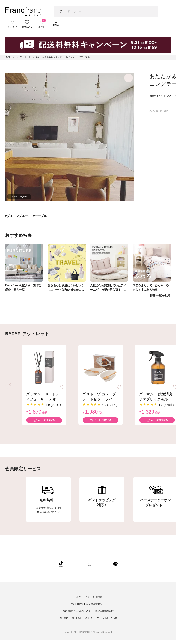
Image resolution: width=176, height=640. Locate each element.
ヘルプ (77, 597)
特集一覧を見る (160, 295)
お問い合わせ (110, 618)
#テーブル (40, 216)
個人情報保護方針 (104, 611)
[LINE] (115, 564)
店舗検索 (97, 597)
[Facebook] (102, 564)
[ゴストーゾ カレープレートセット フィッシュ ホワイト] (100, 367)
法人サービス (92, 618)
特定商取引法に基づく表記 (77, 611)
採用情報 (77, 618)
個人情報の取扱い (95, 604)
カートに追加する (46, 420)
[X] (89, 564)
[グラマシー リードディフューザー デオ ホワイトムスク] (44, 367)
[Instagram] (75, 564)
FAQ (87, 597)
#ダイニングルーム (18, 216)
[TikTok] (61, 564)
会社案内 (63, 618)
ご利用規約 (77, 604)
